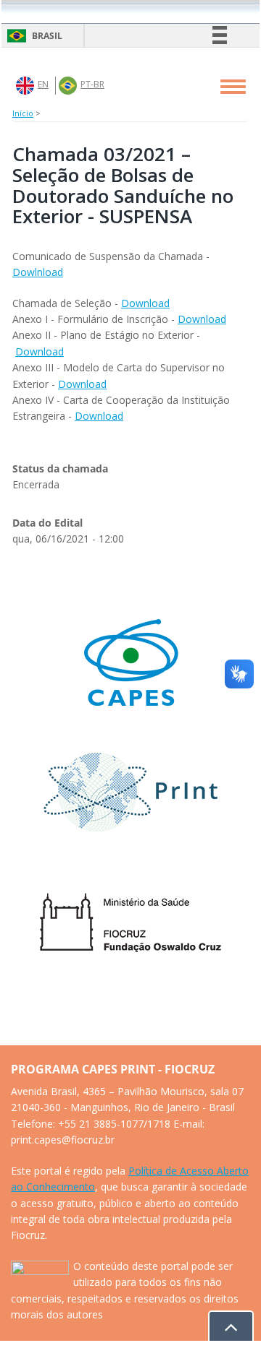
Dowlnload (37, 272)
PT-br (92, 84)
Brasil (32, 36)
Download (145, 303)
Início (22, 113)
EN (43, 84)
